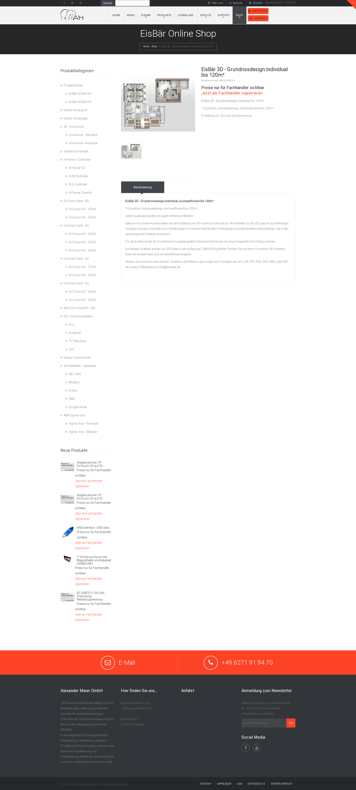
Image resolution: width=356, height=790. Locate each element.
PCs (71, 324)
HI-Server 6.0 (77, 168)
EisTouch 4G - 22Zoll (82, 242)
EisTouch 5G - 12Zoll (82, 266)
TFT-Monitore (77, 341)
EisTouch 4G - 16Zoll (82, 233)
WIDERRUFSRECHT (282, 783)
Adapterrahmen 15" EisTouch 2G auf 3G (90, 496)
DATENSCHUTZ (256, 783)
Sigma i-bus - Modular (83, 431)
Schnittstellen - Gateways (80, 365)
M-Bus (73, 390)
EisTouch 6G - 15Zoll (82, 299)
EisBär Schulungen (76, 118)
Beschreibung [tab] (143, 187)
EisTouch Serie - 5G (76, 258)
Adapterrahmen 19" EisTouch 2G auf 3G (90, 464)
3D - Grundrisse (74, 126)
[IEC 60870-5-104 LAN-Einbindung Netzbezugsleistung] (67, 596)
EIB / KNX (75, 374)
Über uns (217, 3)
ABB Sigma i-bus (74, 415)
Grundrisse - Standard (83, 135)
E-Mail (126, 662)
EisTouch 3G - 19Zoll (82, 217)
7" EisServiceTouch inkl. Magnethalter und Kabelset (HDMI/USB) (94, 560)
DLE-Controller (78, 184)
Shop (239, 15)
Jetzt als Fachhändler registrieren (231, 93)
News (131, 15)
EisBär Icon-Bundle (76, 151)
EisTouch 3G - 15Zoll (82, 209)
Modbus (74, 382)
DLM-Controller (78, 176)
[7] (67, 559)
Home (116, 15)
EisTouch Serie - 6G (76, 283)
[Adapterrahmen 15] (67, 498)
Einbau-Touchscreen (77, 357)
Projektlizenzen (73, 85)
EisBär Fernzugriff (75, 110)
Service (206, 15)
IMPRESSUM (224, 783)
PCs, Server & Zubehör (78, 316)
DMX (72, 398)
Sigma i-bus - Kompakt (83, 423)
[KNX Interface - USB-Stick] (67, 532)
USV (71, 349)
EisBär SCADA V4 (80, 102)
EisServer (75, 332)
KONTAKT (206, 783)
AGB (239, 783)
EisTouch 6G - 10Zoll (82, 291)
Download (186, 15)
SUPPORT (224, 15)
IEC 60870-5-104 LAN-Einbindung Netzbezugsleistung (91, 596)
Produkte (164, 15)
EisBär (146, 15)
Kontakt (257, 3)
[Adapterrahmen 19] (67, 466)
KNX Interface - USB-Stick (93, 527)
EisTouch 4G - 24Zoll (82, 250)
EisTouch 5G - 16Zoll (82, 275)
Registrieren (260, 11)
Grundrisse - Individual (83, 143)
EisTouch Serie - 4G (76, 225)
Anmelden (260, 18)
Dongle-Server (78, 407)
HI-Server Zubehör (80, 192)
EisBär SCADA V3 (80, 93)
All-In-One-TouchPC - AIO (79, 308)
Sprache (238, 3)
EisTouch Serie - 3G (76, 201)
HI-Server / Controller (77, 159)
